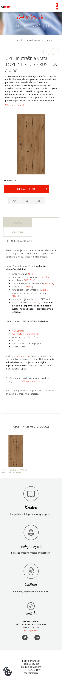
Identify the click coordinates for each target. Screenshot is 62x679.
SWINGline (29, 280)
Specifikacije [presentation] (17, 231)
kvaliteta (31, 585)
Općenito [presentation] (17, 222)
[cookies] (7, 667)
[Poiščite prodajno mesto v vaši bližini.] (31, 532)
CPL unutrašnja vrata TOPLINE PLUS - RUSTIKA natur (55, 51)
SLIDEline (27, 286)
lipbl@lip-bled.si (31, 630)
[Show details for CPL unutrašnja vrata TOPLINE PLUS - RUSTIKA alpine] (15, 451)
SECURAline (33, 302)
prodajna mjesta (31, 546)
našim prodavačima (30, 381)
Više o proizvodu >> (14, 105)
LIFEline (44, 289)
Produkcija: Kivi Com (31, 666)
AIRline (15, 296)
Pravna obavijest (31, 663)
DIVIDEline (48, 283)
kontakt (31, 613)
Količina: (8, 180)
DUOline (31, 273)
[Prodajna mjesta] (31, 606)
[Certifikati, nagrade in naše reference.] (31, 571)
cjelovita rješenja (22, 356)
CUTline (46, 277)
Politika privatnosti (31, 660)
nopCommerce (31, 672)
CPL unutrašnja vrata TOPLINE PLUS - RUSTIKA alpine (14, 471)
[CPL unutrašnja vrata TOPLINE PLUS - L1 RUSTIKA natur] (47, 51)
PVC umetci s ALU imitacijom (25, 333)
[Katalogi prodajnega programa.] (31, 493)
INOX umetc (17, 330)
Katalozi (31, 507)
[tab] (17, 222)
